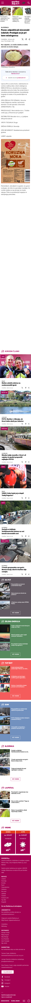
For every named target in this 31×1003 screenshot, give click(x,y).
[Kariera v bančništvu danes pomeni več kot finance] (5, 688)
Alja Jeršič (4, 943)
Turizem (3, 895)
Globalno (3, 889)
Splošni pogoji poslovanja (8, 995)
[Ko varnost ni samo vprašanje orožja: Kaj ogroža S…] (5, 647)
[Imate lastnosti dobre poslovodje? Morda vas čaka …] (5, 670)
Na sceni (3, 891)
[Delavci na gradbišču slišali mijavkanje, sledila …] (5, 813)
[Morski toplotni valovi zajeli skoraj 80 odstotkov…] (5, 638)
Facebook (7, 977)
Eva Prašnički (5, 939)
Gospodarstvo (5, 887)
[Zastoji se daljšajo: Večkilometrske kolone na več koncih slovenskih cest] (15, 512)
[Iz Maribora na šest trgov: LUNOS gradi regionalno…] (5, 679)
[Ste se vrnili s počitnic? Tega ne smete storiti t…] (5, 804)
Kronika (3, 883)
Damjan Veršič (5, 932)
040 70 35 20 (19, 955)
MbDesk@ (4, 926)
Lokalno (3, 878)
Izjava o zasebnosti (6, 997)
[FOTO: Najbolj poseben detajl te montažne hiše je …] (5, 721)
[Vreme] (24, 3)
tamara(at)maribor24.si (7, 955)
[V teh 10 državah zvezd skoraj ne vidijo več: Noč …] (5, 628)
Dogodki (3, 902)
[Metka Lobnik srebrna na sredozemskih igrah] (15, 366)
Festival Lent (5, 897)
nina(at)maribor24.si (6, 967)
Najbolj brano (15, 1001)
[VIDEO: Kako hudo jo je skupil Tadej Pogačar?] (15, 476)
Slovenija (3, 881)
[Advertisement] (15, 270)
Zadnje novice (5, 1001)
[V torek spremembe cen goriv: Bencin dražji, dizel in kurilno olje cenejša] (15, 550)
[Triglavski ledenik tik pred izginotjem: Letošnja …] (5, 771)
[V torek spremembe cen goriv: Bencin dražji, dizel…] (5, 762)
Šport (2, 885)
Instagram (7, 983)
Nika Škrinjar (4, 937)
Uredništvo (4, 924)
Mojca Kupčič (5, 934)
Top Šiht (3, 900)
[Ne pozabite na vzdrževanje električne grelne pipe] (5, 712)
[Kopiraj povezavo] (28, 388)
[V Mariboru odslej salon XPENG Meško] (5, 605)
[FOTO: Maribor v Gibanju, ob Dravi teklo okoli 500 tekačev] (15, 402)
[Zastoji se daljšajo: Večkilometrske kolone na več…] (5, 753)
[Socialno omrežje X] (22, 388)
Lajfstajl (3, 893)
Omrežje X (7, 980)
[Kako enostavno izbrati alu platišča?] (5, 596)
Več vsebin (15, 612)
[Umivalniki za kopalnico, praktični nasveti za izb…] (5, 730)
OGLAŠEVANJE (7, 972)
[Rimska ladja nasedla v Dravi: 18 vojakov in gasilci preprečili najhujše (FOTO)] (15, 438)
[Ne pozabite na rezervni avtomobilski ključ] (5, 587)
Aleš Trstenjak (5, 941)
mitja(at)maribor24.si (14, 920)
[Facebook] (25, 388)
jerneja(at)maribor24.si (7, 961)
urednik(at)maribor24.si (7, 914)
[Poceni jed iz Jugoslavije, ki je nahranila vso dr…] (5, 795)
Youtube (6, 986)
